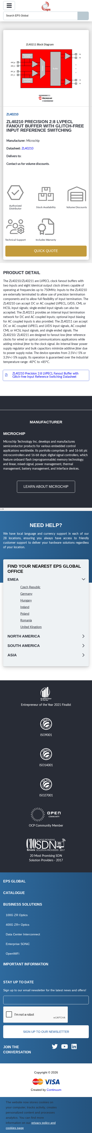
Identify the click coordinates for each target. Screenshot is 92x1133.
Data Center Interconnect (23, 934)
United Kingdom (31, 627)
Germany (26, 594)
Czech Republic (30, 587)
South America (23, 645)
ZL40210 (27, 148)
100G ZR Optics (17, 915)
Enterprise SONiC (18, 944)
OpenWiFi (12, 953)
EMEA (13, 579)
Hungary (26, 600)
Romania (26, 620)
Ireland (24, 607)
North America (23, 636)
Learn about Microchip (46, 486)
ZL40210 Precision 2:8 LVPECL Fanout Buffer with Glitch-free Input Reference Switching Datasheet (45, 375)
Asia (12, 655)
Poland (24, 613)
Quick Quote (46, 251)
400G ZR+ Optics (17, 924)
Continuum (54, 1089)
